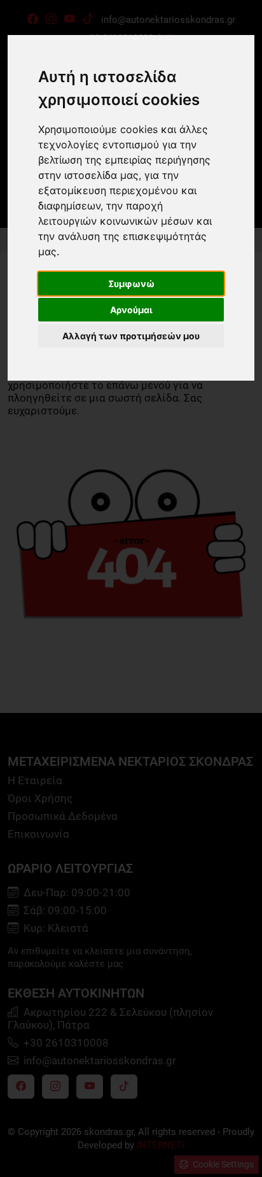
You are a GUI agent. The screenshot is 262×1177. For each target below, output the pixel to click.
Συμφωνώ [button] (131, 283)
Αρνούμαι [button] (131, 309)
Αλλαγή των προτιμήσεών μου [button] (131, 335)
